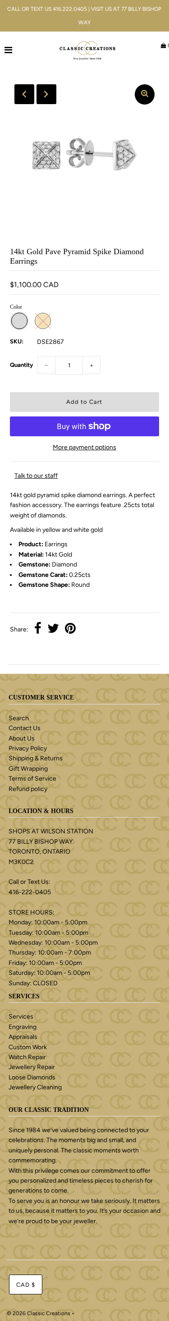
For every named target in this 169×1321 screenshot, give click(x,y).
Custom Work (28, 1047)
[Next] (46, 94)
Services (21, 1016)
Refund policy (28, 789)
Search (19, 718)
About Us (22, 738)
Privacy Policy (28, 748)
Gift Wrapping (28, 768)
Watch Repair (27, 1057)
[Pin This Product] (70, 629)
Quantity (21, 364)
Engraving (23, 1027)
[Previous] (24, 94)
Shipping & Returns (36, 758)
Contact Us (25, 728)
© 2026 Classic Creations (38, 1313)
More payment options (84, 447)
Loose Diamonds (32, 1077)
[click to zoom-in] (145, 94)
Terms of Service (32, 778)
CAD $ (25, 1284)
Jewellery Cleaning (35, 1087)
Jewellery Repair (32, 1067)
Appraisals (23, 1037)
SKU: (16, 341)
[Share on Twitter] (53, 629)
